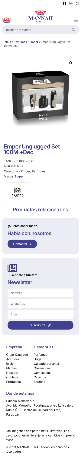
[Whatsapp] (77, 3)
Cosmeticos (42, 368)
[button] (76, 20)
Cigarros (40, 377)
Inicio (7, 42)
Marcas (11, 368)
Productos (13, 382)
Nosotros (12, 373)
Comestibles (42, 373)
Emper (34, 42)
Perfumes (20, 42)
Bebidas (39, 382)
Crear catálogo (17, 354)
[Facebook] (64, 3)
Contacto (12, 377)
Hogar (38, 359)
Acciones (12, 359)
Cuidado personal (46, 363)
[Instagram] (71, 3)
